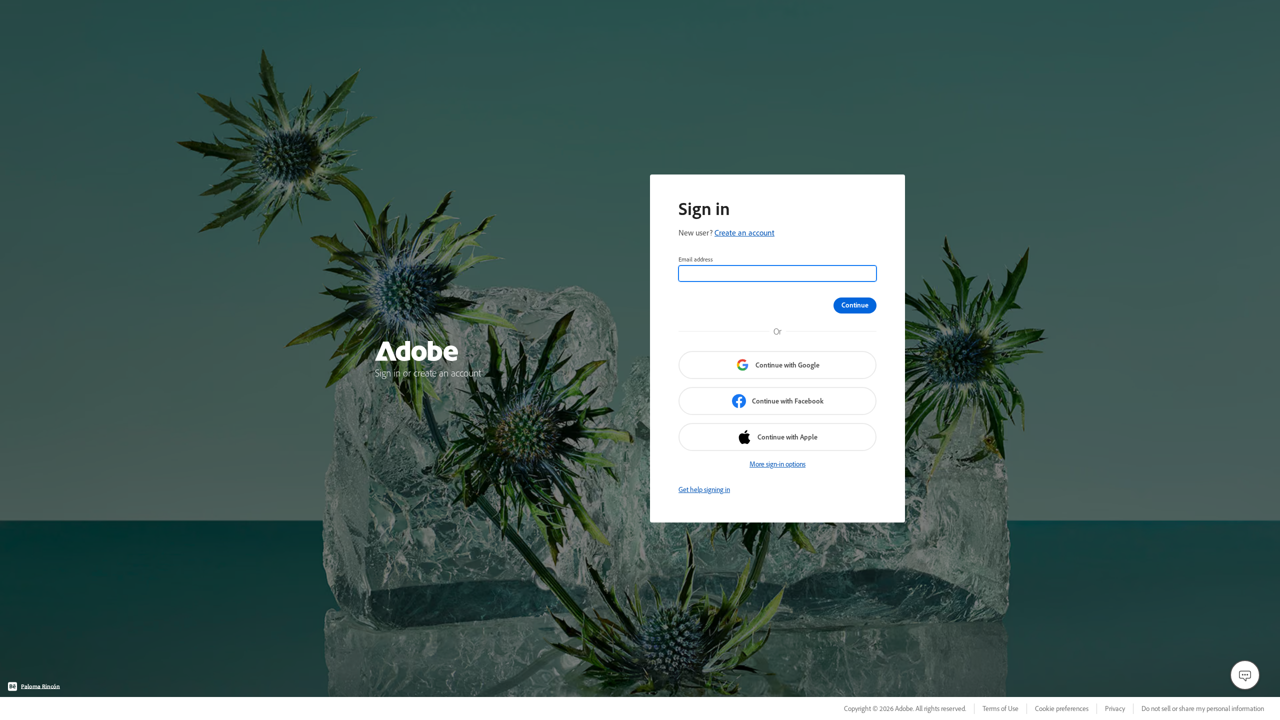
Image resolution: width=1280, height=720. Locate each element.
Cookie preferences (1061, 708)
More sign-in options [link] (778, 464)
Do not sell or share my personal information (1203, 708)
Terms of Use (1000, 708)
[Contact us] (1245, 675)
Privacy (1115, 708)
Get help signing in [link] (704, 489)
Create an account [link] (744, 233)
